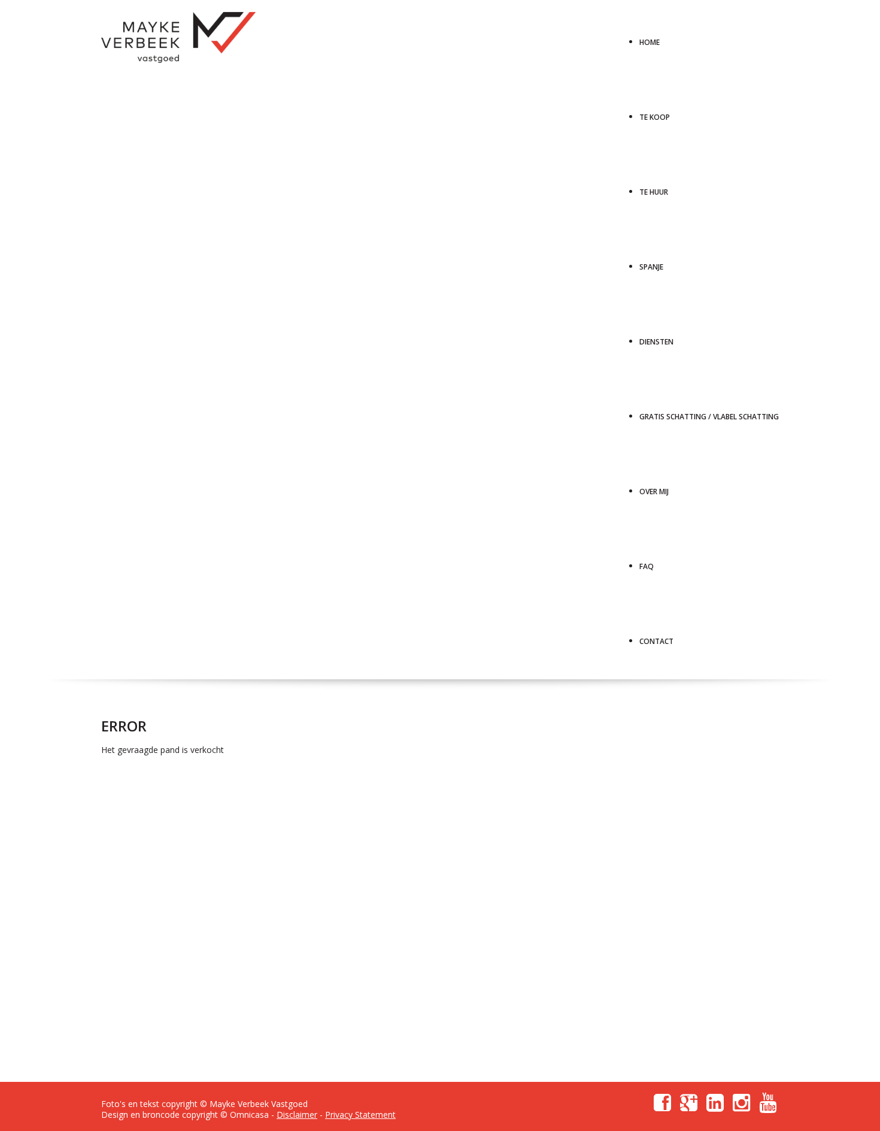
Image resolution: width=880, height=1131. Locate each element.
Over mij (654, 487)
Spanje (651, 263)
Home (649, 38)
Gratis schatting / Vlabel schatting (709, 412)
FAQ (646, 562)
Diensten (656, 337)
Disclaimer (297, 1114)
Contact (656, 637)
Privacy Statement (360, 1114)
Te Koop (654, 113)
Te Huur (653, 188)
